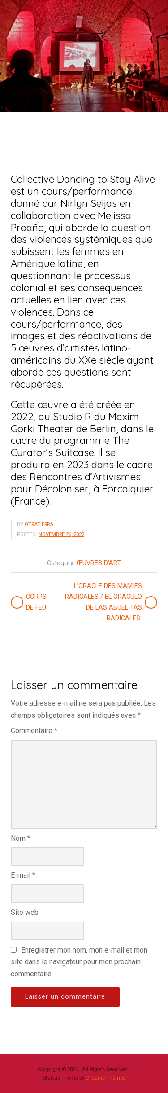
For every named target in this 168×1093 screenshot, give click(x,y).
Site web (25, 912)
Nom (20, 838)
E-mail (23, 875)
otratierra (39, 524)
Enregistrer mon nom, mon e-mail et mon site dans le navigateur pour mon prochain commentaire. (79, 962)
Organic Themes (105, 1078)
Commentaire (34, 730)
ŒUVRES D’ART (99, 563)
